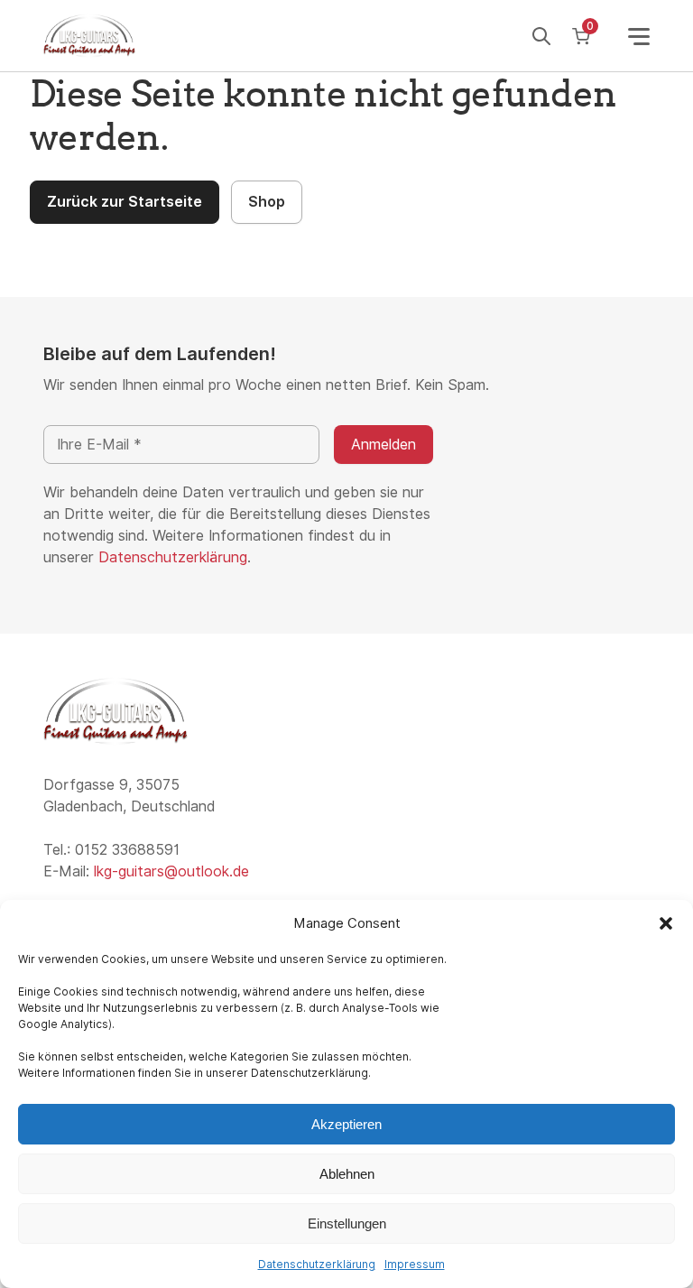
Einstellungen (347, 1223)
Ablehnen (346, 1173)
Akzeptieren (346, 1124)
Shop (266, 201)
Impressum (414, 1264)
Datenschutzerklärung (316, 1264)
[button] (666, 923)
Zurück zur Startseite (124, 201)
